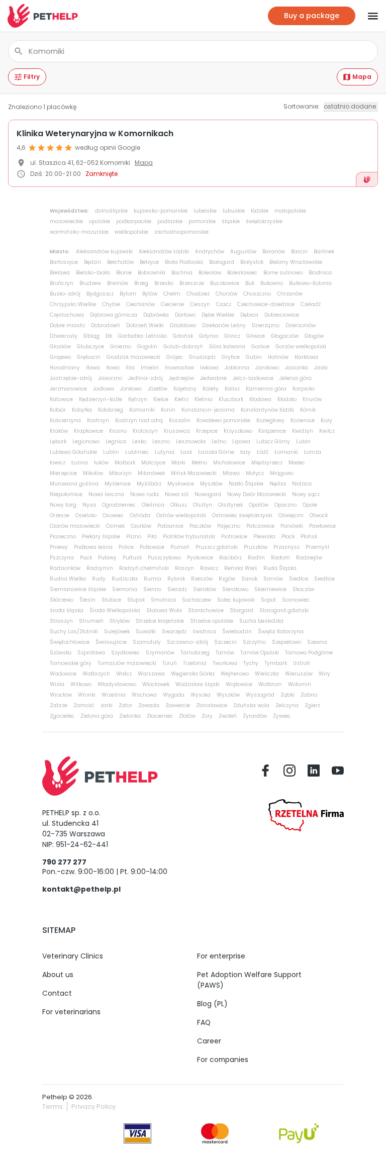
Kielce (160, 399)
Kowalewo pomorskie (223, 420)
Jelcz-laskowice (253, 378)
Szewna (317, 642)
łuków (101, 462)
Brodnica (320, 272)
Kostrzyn (98, 420)
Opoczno (285, 505)
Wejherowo (235, 674)
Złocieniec (160, 716)
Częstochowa (67, 315)
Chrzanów (290, 294)
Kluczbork (231, 399)
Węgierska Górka (193, 674)
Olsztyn (202, 505)
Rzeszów (202, 579)
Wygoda (173, 695)
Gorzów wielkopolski (300, 346)
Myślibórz (149, 484)
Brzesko (163, 283)
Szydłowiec (125, 652)
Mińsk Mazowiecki (194, 473)
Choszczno (257, 294)
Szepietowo (286, 642)
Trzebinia (195, 663)
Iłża (130, 367)
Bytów (149, 294)
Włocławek (155, 684)
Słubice (111, 600)
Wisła (57, 684)
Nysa (89, 505)
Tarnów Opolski (259, 652)
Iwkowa (209, 367)
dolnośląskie (111, 211)
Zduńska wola (251, 705)
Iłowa (113, 367)
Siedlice (324, 579)
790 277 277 (64, 862)
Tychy (250, 663)
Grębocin (89, 357)
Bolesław (210, 272)
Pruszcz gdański (217, 547)
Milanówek (151, 473)
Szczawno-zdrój (187, 642)
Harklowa (306, 357)
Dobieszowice (281, 315)
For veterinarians (71, 1012)
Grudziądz (202, 357)
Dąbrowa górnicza (113, 315)
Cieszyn (200, 304)
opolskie (99, 221)
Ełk (109, 336)
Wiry (324, 674)
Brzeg (141, 283)
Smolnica (163, 600)
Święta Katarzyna (281, 631)
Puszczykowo (164, 557)
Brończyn (61, 283)
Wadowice (63, 674)
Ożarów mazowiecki (75, 526)
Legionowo (86, 441)
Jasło (321, 367)
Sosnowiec (296, 600)
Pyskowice (200, 557)
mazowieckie (66, 221)
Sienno (152, 589)
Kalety (211, 389)
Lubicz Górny (273, 441)
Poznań (179, 547)
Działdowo (183, 325)
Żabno (309, 695)
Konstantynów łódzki (267, 410)
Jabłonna (237, 367)
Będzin (92, 262)
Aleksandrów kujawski (104, 251)
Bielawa (60, 272)
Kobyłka (82, 410)
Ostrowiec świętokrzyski (242, 515)
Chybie (111, 304)
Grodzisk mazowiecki (133, 357)
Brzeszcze (191, 283)
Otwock (319, 515)
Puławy (107, 557)
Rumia (152, 579)
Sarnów (273, 579)
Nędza (277, 484)
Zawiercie (177, 705)
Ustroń (301, 663)
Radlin (256, 557)
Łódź (262, 452)
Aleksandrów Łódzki (164, 251)
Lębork (58, 441)
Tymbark (275, 663)
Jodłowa (103, 389)
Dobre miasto (67, 325)
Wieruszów (299, 674)
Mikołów (93, 473)
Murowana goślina (74, 484)
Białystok (251, 262)
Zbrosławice (211, 705)
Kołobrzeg (110, 410)
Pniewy (59, 547)
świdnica (204, 631)
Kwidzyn (302, 431)
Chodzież (198, 294)
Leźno (219, 441)
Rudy (99, 579)
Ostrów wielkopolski (181, 515)
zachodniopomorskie (181, 232)
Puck (86, 557)
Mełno (199, 462)
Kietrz (181, 399)
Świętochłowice (69, 642)
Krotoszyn (145, 431)
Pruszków (255, 547)
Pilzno (133, 536)
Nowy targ (63, 505)
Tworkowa (225, 663)
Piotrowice (234, 536)
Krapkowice (88, 431)
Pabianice (170, 526)
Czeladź (311, 304)
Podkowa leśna (93, 547)
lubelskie (205, 211)
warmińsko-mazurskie (79, 232)
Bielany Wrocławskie (295, 262)
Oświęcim (291, 515)
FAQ (204, 1022)
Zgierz (312, 705)
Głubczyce (90, 346)
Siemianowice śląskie (78, 589)
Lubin (303, 441)
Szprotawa (91, 652)
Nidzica (302, 484)
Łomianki (286, 452)
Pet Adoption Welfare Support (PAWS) (249, 980)
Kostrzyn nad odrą (139, 420)
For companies (222, 1059)
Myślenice (118, 484)
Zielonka (130, 716)
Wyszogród (260, 695)
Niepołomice (66, 494)
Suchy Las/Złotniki (74, 631)
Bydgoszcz (100, 294)
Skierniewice (270, 589)
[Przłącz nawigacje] (366, 16)
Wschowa (144, 695)
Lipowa (241, 441)
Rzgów (227, 579)
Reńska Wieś (240, 568)
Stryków (120, 621)
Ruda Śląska (280, 568)
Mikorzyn (120, 473)
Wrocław (61, 695)
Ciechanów (140, 304)
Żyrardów (255, 716)
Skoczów (303, 589)
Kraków (59, 431)
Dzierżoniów (300, 325)
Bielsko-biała (93, 272)
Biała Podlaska (184, 262)
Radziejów (309, 557)
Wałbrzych (96, 674)
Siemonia (124, 589)
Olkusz (178, 505)
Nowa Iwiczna (106, 494)
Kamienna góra (266, 389)
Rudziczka (125, 579)
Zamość (83, 705)
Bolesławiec (242, 272)
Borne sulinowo (283, 272)
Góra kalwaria (227, 346)
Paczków (200, 526)
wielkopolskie (131, 232)
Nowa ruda (144, 494)
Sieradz (177, 589)
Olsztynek (230, 505)
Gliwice (255, 336)
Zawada (148, 705)
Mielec (296, 462)
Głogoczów (285, 336)
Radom (280, 557)
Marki (178, 462)
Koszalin (179, 420)
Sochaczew (196, 600)
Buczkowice (224, 283)
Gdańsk (183, 336)
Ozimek (115, 526)
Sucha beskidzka (261, 621)
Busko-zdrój (65, 294)
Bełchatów (120, 262)
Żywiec (282, 716)
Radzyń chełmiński (144, 568)
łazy (245, 452)
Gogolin (147, 346)
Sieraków (204, 589)
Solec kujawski (236, 600)
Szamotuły (147, 642)
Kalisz (232, 389)
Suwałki (146, 631)
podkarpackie (133, 221)
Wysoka (200, 695)
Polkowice (152, 547)
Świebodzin (237, 631)
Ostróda (140, 515)
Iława (93, 367)
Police (126, 547)
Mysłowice (180, 484)
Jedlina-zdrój (145, 378)
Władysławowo (117, 684)
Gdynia (208, 336)
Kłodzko (287, 399)
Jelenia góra (295, 378)
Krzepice (207, 431)
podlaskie (169, 221)
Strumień (91, 621)
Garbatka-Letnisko (142, 336)
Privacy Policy (93, 1106)
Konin (168, 410)
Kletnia (204, 399)
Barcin (299, 251)
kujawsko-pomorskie (160, 211)
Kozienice (303, 420)
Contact (57, 993)
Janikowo (267, 367)
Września (114, 695)
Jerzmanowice (68, 389)
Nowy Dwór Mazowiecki (256, 494)
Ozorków (141, 526)
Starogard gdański (284, 610)
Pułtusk (132, 557)
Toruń (169, 663)
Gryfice (231, 357)
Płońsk (309, 536)
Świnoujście (111, 642)
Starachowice (206, 610)
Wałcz (124, 674)
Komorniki (142, 410)
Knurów (312, 399)
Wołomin (299, 684)
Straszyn (61, 621)
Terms (52, 1106)
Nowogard (208, 494)
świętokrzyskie (264, 221)
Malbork (125, 462)
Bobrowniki (151, 272)
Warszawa (151, 674)
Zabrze (58, 705)
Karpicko (304, 389)
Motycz (255, 473)
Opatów (258, 505)
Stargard (241, 610)
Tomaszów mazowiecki (127, 663)
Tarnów (225, 652)
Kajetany (185, 389)
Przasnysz (286, 547)
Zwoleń (228, 716)
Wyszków (228, 695)
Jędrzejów (181, 378)
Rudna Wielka (68, 579)
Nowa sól (176, 494)
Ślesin (87, 600)
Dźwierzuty (63, 336)
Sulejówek (117, 631)
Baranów (273, 251)
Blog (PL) (212, 1004)
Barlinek (324, 251)
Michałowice (229, 462)
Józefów (157, 389)
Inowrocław (179, 367)
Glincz (232, 336)
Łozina (79, 462)
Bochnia (181, 272)
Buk (249, 283)
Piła (152, 536)
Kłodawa (260, 399)
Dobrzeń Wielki (145, 325)
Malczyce (153, 462)
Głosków (60, 346)
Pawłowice (322, 526)
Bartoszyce (64, 262)
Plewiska (264, 536)
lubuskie (234, 211)
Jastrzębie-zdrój (71, 378)
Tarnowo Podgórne (309, 652)
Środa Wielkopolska (114, 610)
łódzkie (259, 211)
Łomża (312, 452)
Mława (231, 473)
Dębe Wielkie (218, 315)
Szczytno (254, 642)
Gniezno (120, 346)
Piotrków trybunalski (189, 536)
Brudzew (90, 283)
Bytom (128, 294)
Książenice (272, 431)
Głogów (314, 336)
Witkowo (80, 684)
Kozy (326, 420)
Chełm (171, 294)
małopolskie (290, 211)
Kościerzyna (65, 420)
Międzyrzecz (266, 462)
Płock (288, 536)
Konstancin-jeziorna (208, 410)
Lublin (111, 452)
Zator (125, 705)
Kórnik (308, 410)
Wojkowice (239, 684)
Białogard (221, 262)
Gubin (254, 357)
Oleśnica (153, 505)
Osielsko (85, 515)
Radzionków (65, 568)
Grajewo (60, 357)
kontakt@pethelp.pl (81, 889)
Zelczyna (287, 705)
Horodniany (65, 367)
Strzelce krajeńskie (160, 621)
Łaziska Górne (216, 452)
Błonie (124, 272)
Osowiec (113, 515)
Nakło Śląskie (246, 484)
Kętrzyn (137, 399)
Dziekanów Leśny (224, 325)
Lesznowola (191, 441)
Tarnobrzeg (195, 652)
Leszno (161, 441)
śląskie (231, 221)
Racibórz (230, 557)
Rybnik (176, 579)
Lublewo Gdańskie (73, 452)
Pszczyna (62, 557)
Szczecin (225, 642)
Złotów (187, 716)
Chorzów (226, 294)
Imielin (150, 367)
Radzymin (99, 568)
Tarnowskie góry (70, 663)
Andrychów (209, 251)
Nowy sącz (306, 494)
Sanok (249, 579)
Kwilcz (327, 431)
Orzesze (59, 515)
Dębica (249, 315)
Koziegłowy (270, 420)
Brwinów (117, 283)
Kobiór (58, 410)
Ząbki (287, 695)
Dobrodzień (105, 325)
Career (209, 1041)
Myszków (211, 484)
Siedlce (298, 579)
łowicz (57, 462)
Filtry (32, 76)
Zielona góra (96, 716)
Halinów (278, 357)
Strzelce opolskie (211, 621)
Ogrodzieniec (119, 505)
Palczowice (260, 526)
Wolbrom (270, 684)
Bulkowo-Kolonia (310, 283)
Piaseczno (63, 536)
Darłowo (185, 315)
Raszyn (184, 568)
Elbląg (91, 336)
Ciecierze (172, 304)
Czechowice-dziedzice (266, 304)
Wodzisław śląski (197, 684)
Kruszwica (177, 431)
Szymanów (160, 652)
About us (57, 975)
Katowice (61, 399)
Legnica (116, 441)
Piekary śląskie (101, 536)
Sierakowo (235, 589)
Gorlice (260, 346)
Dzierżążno (265, 325)
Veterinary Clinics (72, 956)
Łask (186, 452)
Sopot (268, 600)
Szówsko (60, 652)
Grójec (174, 357)
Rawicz (209, 568)
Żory (207, 716)
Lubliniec (137, 452)
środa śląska (66, 610)
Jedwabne (213, 378)
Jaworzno (110, 378)
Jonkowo (131, 389)
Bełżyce (149, 262)
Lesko (139, 441)
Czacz (223, 304)
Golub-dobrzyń (183, 346)
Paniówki (291, 526)
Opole (310, 505)
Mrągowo (282, 473)
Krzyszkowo (238, 431)
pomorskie (202, 221)
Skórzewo (61, 600)
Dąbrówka (156, 315)
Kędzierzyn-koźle (100, 399)
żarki (107, 705)
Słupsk (136, 600)
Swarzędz (174, 631)
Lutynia (164, 452)
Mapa (361, 76)
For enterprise (221, 956)
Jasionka (296, 367)
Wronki (86, 695)
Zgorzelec (62, 716)
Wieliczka (267, 674)
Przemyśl (317, 547)
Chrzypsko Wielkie (73, 304)
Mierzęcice (63, 473)
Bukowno (271, 283)
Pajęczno (228, 526)
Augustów (243, 251)
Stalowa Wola (164, 610)
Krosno (118, 431)
